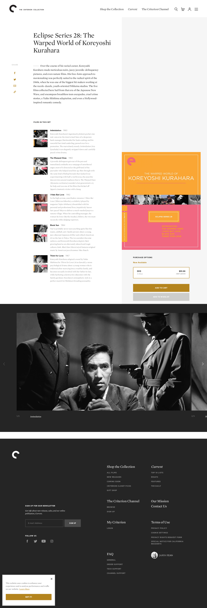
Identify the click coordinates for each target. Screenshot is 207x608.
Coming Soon (114, 481)
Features (156, 481)
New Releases (114, 477)
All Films (112, 473)
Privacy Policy (159, 528)
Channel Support (116, 573)
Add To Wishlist (161, 297)
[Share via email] (15, 86)
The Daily (156, 486)
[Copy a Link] (15, 92)
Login (110, 528)
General (111, 560)
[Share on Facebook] (14, 73)
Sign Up (111, 512)
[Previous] (4, 364)
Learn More (24, 589)
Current (132, 9)
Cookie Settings (159, 533)
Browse (111, 507)
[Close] (51, 579)
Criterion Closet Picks (119, 486)
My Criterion (116, 522)
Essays (154, 477)
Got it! (28, 597)
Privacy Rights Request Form (166, 537)
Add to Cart (161, 288)
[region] (28, 590)
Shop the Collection (111, 9)
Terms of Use (160, 522)
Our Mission (160, 501)
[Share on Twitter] (15, 79)
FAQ (110, 554)
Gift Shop (112, 490)
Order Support (115, 564)
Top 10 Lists (157, 473)
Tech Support (114, 569)
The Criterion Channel (155, 9)
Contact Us (159, 506)
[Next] (202, 364)
